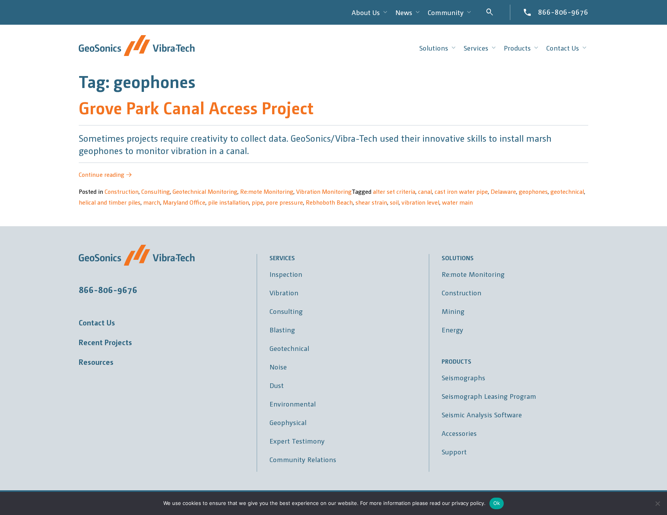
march (151, 202)
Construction (122, 191)
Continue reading (105, 174)
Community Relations (302, 459)
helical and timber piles (110, 202)
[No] (657, 503)
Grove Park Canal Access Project (196, 107)
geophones (533, 191)
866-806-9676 (563, 12)
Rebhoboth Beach (329, 202)
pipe (257, 202)
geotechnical (567, 191)
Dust (276, 385)
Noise (278, 366)
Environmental (292, 403)
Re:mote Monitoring (266, 191)
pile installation (228, 202)
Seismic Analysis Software (482, 414)
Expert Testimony (297, 440)
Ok (496, 503)
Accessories (459, 433)
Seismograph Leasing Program (489, 395)
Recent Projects (105, 342)
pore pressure (284, 202)
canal (425, 191)
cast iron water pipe (461, 191)
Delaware (503, 191)
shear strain (371, 202)
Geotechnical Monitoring (205, 191)
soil (394, 202)
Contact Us (97, 322)
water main (457, 202)
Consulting (155, 191)
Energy (452, 329)
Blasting (282, 329)
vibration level (420, 202)
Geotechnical (289, 348)
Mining (453, 311)
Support (454, 451)
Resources (96, 362)
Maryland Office (184, 202)
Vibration (283, 292)
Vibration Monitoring (324, 191)
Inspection (285, 273)
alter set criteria (394, 191)
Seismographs (463, 377)
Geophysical (287, 422)
